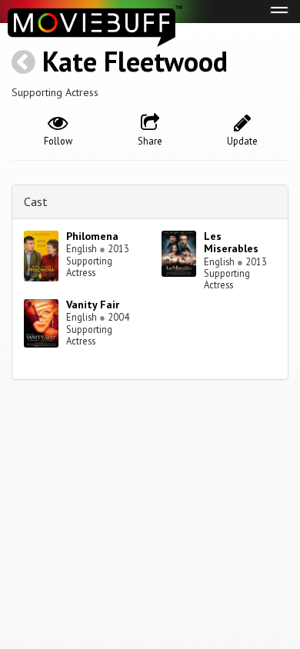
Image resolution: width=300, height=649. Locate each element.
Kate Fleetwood (135, 61)
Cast (36, 201)
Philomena (92, 236)
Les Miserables (231, 242)
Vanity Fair (92, 304)
